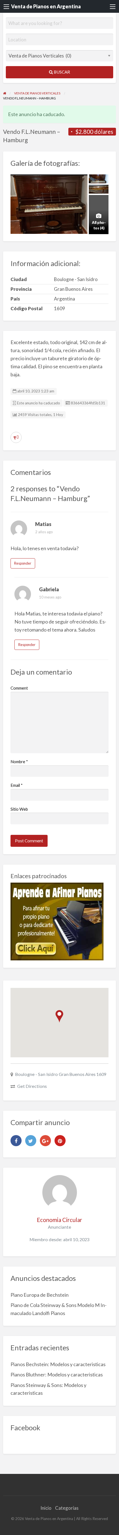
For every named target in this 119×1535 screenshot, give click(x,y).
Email (17, 785)
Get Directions (32, 1086)
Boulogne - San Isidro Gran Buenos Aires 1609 (60, 1074)
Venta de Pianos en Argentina (46, 6)
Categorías (67, 1508)
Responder (22, 563)
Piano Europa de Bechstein (40, 1295)
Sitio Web (19, 809)
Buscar (61, 71)
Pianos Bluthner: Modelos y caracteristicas (57, 1374)
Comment (19, 687)
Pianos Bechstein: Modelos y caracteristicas (58, 1364)
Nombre (19, 761)
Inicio (45, 1508)
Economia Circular (59, 1219)
